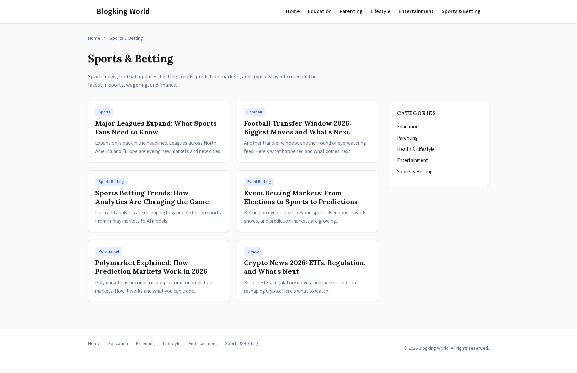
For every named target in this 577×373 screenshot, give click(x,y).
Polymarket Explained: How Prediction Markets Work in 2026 (151, 266)
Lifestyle (381, 11)
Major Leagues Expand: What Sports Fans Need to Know (156, 127)
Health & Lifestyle (416, 149)
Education (320, 11)
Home (293, 11)
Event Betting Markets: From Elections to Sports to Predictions (301, 197)
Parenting (351, 11)
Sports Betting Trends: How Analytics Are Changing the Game (152, 197)
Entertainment (416, 11)
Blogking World (123, 11)
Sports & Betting (461, 11)
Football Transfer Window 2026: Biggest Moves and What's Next (297, 127)
